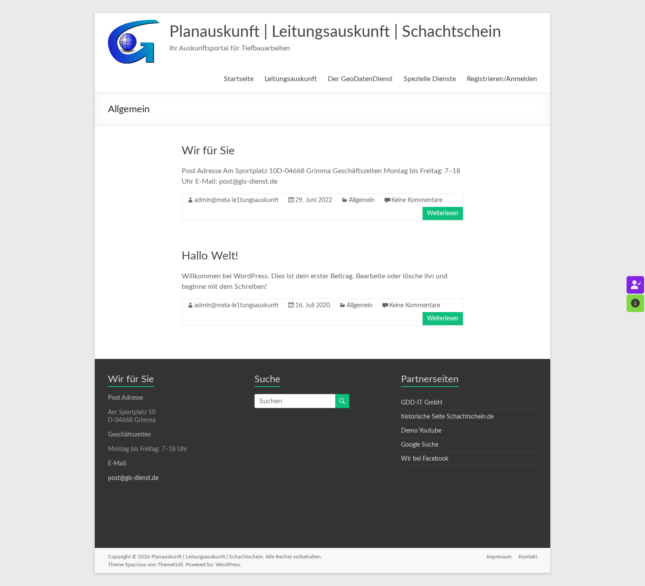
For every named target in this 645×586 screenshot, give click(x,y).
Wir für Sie (208, 150)
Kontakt (528, 556)
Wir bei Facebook (424, 459)
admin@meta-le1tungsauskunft (236, 200)
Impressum (499, 556)
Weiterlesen (443, 213)
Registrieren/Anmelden (502, 78)
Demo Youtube (421, 431)
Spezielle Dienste (430, 78)
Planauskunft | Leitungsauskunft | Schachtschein (335, 32)
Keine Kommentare (416, 200)
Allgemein (362, 200)
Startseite (239, 78)
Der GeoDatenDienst (360, 78)
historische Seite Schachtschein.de (447, 417)
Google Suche (419, 445)
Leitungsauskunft (291, 78)
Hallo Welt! (210, 256)
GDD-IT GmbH (421, 403)
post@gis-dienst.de (133, 478)
